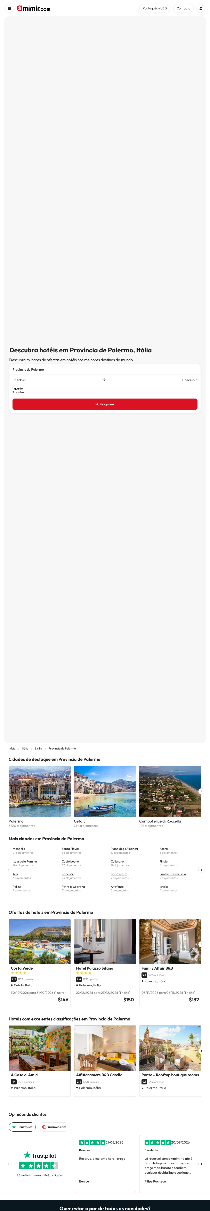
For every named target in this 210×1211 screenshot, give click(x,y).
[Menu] (9, 8)
